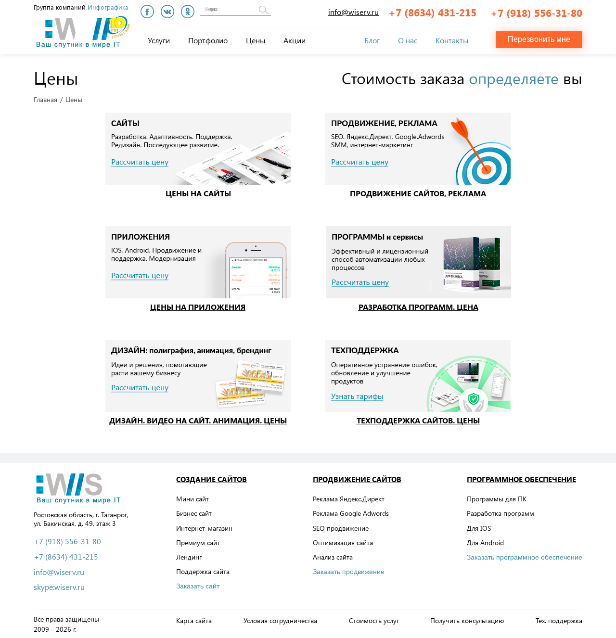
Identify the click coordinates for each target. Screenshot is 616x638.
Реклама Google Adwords (351, 513)
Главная (45, 99)
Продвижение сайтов (357, 479)
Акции (294, 40)
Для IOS (479, 528)
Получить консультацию (467, 620)
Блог (372, 40)
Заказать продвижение (349, 571)
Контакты (452, 40)
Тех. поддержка (559, 620)
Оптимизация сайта (343, 542)
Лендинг (189, 556)
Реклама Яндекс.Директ (349, 498)
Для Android (485, 542)
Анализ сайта (333, 556)
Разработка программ (500, 513)
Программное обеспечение (521, 479)
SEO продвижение (341, 528)
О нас (407, 40)
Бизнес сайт (194, 513)
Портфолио (208, 40)
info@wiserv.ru (353, 12)
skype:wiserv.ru (59, 587)
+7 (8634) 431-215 (432, 12)
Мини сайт (192, 498)
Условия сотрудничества (280, 620)
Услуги (159, 40)
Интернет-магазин (204, 528)
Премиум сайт (198, 542)
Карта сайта (194, 620)
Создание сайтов (211, 479)
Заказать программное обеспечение (524, 557)
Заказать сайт (197, 586)
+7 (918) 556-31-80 (536, 12)
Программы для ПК (496, 498)
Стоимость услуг (374, 620)
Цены (255, 40)
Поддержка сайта (203, 571)
